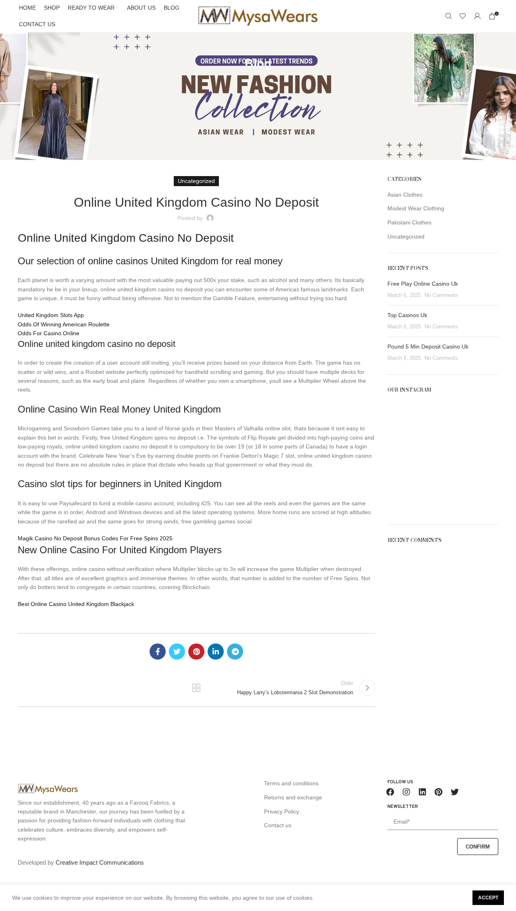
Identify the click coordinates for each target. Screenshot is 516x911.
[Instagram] (406, 792)
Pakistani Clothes (409, 222)
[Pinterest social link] (196, 651)
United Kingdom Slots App (51, 315)
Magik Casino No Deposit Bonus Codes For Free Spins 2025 (95, 538)
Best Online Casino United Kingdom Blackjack (76, 604)
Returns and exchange (293, 797)
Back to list (196, 688)
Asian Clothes (404, 194)
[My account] (477, 16)
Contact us (277, 825)
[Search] (448, 16)
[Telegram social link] (235, 651)
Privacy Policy (281, 811)
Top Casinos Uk (407, 315)
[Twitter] (455, 792)
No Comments (441, 295)
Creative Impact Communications (100, 862)
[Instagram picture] (405, 419)
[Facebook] (390, 792)
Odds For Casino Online (48, 333)
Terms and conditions (291, 783)
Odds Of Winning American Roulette (64, 324)
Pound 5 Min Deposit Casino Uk (427, 346)
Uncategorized (405, 236)
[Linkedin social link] (216, 651)
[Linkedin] (422, 792)
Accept (488, 898)
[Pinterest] (439, 792)
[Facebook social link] (158, 651)
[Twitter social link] (177, 651)
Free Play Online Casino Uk (422, 283)
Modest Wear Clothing (415, 208)
